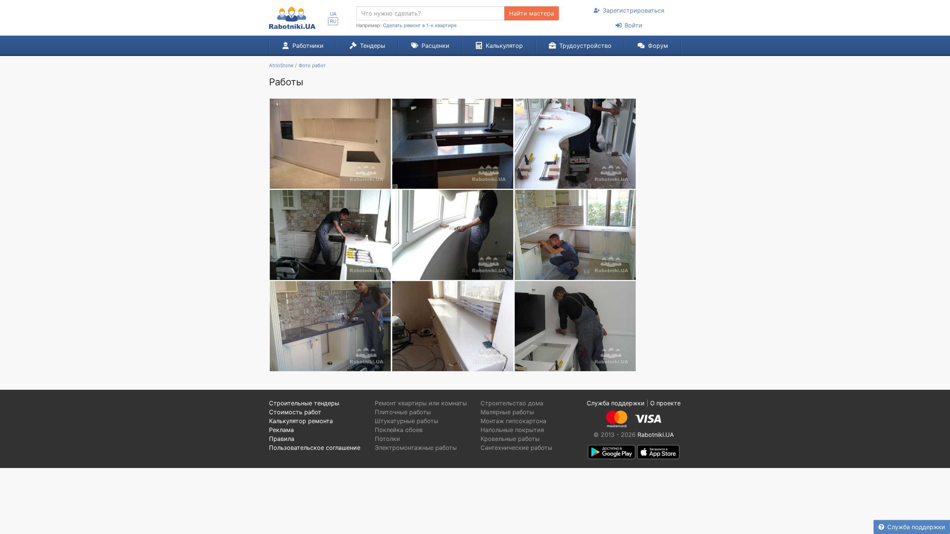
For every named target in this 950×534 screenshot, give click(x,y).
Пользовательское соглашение (314, 447)
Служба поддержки (916, 527)
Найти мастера (531, 13)
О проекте (665, 403)
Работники (308, 45)
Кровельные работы (510, 438)
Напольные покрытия (512, 430)
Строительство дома (512, 403)
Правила (281, 438)
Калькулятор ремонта (301, 421)
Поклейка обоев (399, 430)
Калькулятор (504, 45)
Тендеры (372, 45)
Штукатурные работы (406, 421)
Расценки (435, 45)
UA (333, 14)
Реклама (281, 430)
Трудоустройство (585, 45)
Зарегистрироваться (633, 10)
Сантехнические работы (516, 447)
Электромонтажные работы (416, 447)
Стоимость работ (295, 412)
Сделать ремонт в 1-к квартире (419, 25)
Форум (658, 45)
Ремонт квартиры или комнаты (421, 403)
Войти (633, 25)
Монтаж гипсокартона (513, 421)
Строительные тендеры (304, 403)
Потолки (387, 438)
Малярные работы (507, 412)
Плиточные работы (403, 412)
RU (333, 21)
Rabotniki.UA (656, 434)
